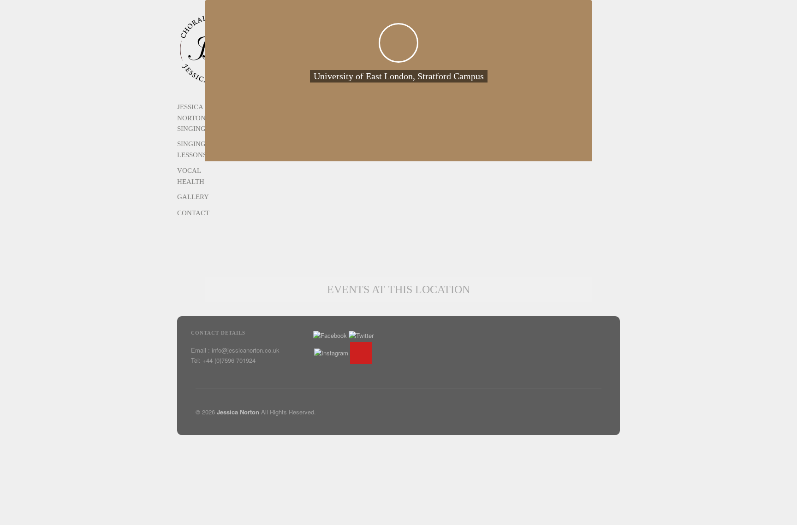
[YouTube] (361, 353)
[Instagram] (331, 352)
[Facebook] (330, 335)
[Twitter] (361, 335)
